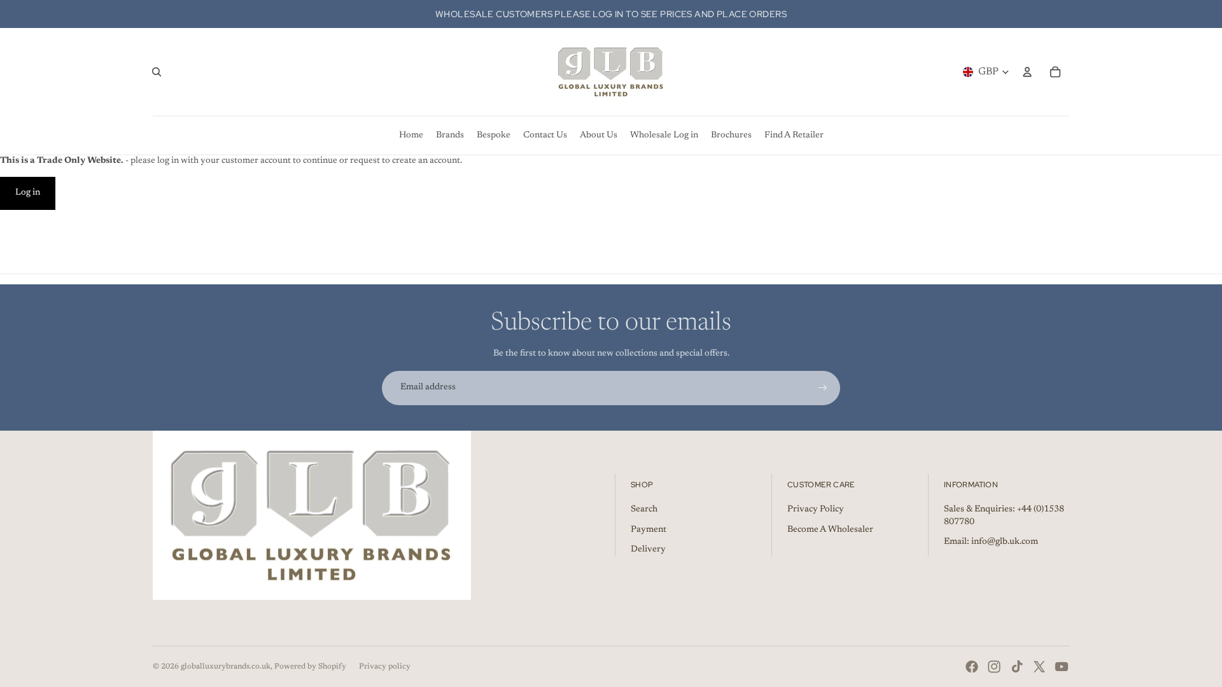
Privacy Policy (815, 509)
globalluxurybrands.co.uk (225, 666)
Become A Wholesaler (830, 529)
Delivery (648, 549)
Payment (648, 529)
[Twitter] (1039, 666)
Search (644, 509)
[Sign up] (822, 388)
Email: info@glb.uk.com (991, 542)
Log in (27, 192)
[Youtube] (1061, 666)
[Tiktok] (1017, 666)
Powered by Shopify (310, 666)
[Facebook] (972, 666)
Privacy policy (385, 666)
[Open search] (157, 72)
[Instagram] (994, 666)
